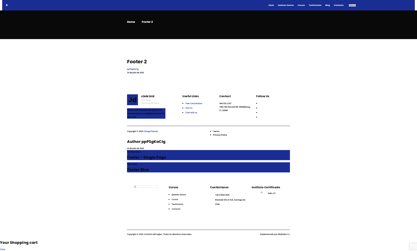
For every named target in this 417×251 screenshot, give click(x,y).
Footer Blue (138, 169)
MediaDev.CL (284, 234)
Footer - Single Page (146, 157)
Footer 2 (137, 61)
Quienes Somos (179, 194)
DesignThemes (151, 131)
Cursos (175, 199)
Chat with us (191, 112)
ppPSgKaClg (133, 69)
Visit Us (189, 108)
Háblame (352, 5)
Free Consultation (193, 103)
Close (2, 249)
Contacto (176, 208)
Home (131, 22)
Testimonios (177, 204)
